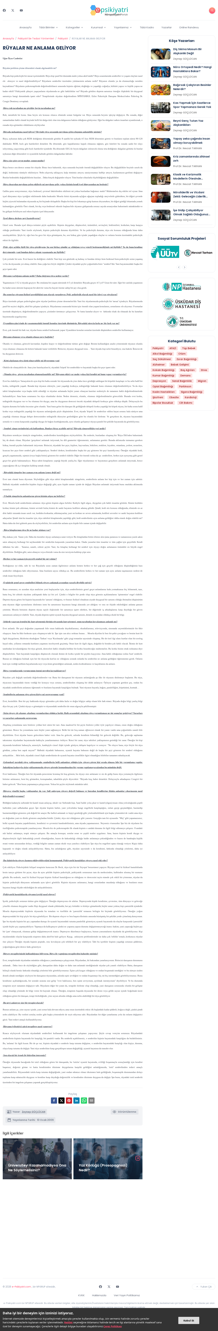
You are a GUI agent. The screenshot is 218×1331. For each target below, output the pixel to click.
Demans (185, 375)
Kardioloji (190, 397)
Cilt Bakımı (185, 403)
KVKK (81, 1295)
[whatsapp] (84, 1100)
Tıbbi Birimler (47, 27)
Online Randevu (189, 27)
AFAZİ (172, 348)
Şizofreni (158, 397)
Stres (204, 370)
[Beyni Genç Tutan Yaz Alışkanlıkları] (160, 125)
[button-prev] (179, 267)
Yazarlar (166, 27)
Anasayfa (25, 27)
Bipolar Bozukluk (163, 403)
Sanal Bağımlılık (182, 381)
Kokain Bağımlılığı (163, 370)
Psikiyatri (63, 38)
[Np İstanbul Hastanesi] (181, 287)
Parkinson (185, 386)
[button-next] (184, 267)
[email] (91, 1100)
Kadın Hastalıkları (164, 392)
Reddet (68, 1322)
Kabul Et (188, 1320)
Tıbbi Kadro (147, 27)
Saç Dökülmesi (162, 359)
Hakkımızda (99, 1295)
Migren (202, 381)
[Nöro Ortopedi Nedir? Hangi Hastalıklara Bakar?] (160, 71)
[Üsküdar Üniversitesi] (182, 321)
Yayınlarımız (121, 27)
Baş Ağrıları (188, 370)
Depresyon (159, 381)
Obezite (174, 397)
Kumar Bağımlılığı (163, 375)
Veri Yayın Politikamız (127, 1295)
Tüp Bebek (188, 348)
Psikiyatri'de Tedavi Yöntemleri (36, 38)
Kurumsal (97, 27)
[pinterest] (69, 1100)
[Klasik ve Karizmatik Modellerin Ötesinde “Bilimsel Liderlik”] (160, 179)
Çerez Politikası (113, 1326)
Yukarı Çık (206, 1286)
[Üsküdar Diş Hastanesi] (181, 304)
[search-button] (212, 10)
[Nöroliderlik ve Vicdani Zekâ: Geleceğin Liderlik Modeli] (160, 197)
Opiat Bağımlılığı (163, 386)
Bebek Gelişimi (180, 364)
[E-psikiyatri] (109, 10)
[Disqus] (73, 1227)
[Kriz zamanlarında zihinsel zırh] (160, 161)
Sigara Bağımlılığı (191, 392)
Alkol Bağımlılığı (162, 353)
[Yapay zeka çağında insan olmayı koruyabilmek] (160, 143)
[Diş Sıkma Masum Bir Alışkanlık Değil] (160, 54)
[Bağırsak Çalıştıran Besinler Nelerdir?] (160, 89)
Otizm (181, 353)
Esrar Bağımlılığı (187, 359)
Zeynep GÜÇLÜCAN (33, 1111)
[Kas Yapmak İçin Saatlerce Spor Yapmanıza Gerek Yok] (160, 107)
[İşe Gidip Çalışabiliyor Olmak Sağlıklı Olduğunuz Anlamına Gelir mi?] (160, 215)
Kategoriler (73, 27)
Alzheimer (159, 364)
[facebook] (54, 1100)
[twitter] (61, 1100)
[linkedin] (76, 1100)
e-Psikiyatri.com (21, 1286)
